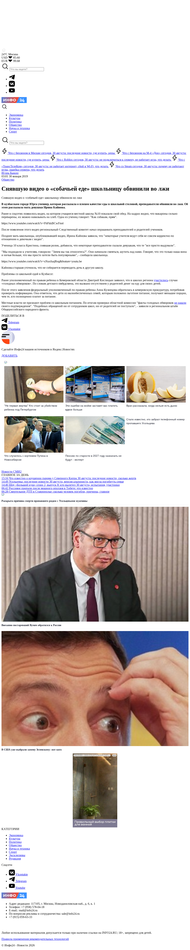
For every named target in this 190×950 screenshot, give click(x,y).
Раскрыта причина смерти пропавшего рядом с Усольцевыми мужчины (44, 501)
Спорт (13, 851)
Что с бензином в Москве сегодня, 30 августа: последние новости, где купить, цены (61, 153)
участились (161, 280)
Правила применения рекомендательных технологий (35, 939)
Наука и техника (19, 848)
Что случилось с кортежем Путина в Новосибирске (26, 457)
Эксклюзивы (17, 855)
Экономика (16, 835)
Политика (15, 841)
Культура (14, 838)
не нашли (180, 302)
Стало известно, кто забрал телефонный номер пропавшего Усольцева (155, 421)
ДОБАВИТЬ (9, 355)
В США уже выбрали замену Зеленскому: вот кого (31, 749)
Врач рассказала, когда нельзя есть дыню (151, 405)
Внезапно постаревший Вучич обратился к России (31, 625)
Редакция (15, 858)
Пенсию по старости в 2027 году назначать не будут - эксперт (93, 457)
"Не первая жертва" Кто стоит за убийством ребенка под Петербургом (30, 407)
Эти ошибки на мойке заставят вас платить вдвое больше (91, 407)
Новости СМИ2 (11, 471)
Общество (7, 179)
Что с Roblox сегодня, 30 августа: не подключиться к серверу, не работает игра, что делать (114, 159)
